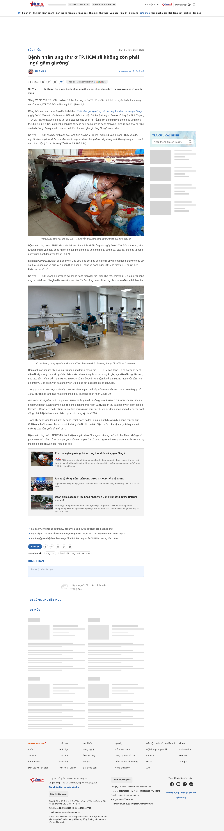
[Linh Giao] (31, 71)
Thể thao (103, 13)
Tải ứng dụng (172, 792)
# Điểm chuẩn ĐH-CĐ (104, 4)
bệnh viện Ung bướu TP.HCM (75, 553)
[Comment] (61, 82)
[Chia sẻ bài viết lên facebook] (30, 82)
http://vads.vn (126, 799)
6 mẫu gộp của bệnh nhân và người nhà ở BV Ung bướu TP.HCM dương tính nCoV (74, 538)
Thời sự (37, 13)
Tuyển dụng (180, 797)
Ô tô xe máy (89, 755)
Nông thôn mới (122, 767)
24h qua (183, 761)
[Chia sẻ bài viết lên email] (42, 82)
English (150, 755)
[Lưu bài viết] (55, 82)
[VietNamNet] (19, 13)
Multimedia (185, 749)
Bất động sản (175, 13)
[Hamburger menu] (204, 13)
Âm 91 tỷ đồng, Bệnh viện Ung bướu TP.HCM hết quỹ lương (89, 478)
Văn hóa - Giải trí (118, 13)
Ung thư (50, 553)
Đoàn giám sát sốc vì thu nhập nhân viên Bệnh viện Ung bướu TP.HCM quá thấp (96, 499)
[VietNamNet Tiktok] (185, 785)
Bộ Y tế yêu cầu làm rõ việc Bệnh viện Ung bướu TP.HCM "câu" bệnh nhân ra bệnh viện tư (78, 533)
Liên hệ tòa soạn (58, 794)
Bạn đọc (196, 13)
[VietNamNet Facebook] (172, 785)
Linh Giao (40, 70)
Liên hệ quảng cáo (121, 779)
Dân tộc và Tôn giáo (66, 13)
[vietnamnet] (37, 7)
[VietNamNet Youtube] (178, 785)
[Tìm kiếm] (194, 4)
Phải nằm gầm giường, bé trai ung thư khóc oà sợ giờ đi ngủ (109, 111)
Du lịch (187, 13)
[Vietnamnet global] (167, 5)
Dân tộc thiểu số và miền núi (161, 743)
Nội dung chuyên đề (156, 749)
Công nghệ (157, 13)
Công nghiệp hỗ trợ (125, 755)
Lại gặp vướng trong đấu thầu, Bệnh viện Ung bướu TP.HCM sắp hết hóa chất (72, 528)
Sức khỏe (145, 13)
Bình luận (35, 546)
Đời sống (133, 13)
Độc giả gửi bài (188, 792)
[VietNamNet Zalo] (191, 785)
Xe (165, 13)
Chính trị (26, 13)
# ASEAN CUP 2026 (79, 4)
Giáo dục (82, 13)
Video (182, 743)
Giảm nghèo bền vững (126, 761)
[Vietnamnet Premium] (37, 744)
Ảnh (148, 767)
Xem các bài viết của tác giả (132, 71)
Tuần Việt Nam (150, 4)
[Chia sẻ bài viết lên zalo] (36, 82)
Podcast (183, 755)
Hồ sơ (149, 761)
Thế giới (93, 13)
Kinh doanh (48, 13)
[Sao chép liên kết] (48, 82)
